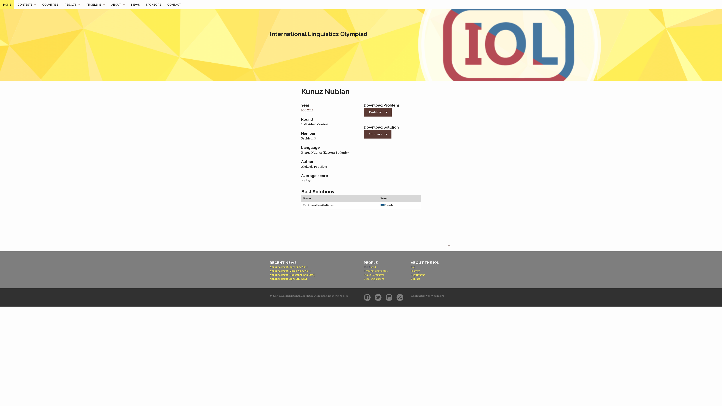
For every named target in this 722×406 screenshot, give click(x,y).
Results (71, 4)
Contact (174, 4)
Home (7, 4)
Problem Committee (376, 271)
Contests (24, 4)
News (135, 4)
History (415, 271)
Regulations (418, 274)
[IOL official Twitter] (378, 297)
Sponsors (153, 4)
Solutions (375, 134)
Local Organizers (374, 278)
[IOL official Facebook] (367, 297)
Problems (93, 4)
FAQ (413, 267)
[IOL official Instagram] (389, 297)
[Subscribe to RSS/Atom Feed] (400, 297)
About (116, 4)
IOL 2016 (307, 110)
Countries (50, 4)
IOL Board (370, 267)
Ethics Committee (374, 274)
